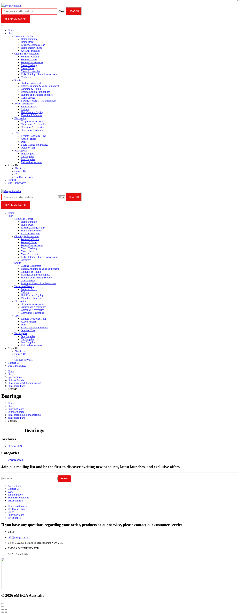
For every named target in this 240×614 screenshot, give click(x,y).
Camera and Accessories (33, 124)
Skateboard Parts (16, 386)
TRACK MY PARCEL (16, 19)
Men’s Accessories (30, 71)
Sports (17, 80)
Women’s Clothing (30, 56)
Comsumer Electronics (32, 130)
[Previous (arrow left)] (2, 612)
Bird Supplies (28, 159)
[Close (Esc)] (2, 609)
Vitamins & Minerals (31, 115)
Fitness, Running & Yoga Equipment (40, 86)
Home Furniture (29, 39)
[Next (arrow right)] (6, 612)
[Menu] (2, 3)
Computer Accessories (32, 127)
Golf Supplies (28, 97)
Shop (10, 33)
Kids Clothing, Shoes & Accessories (39, 74)
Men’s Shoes (27, 68)
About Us (19, 168)
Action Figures (28, 138)
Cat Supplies (27, 156)
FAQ (17, 174)
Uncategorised (15, 459)
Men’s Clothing (29, 65)
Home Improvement (31, 47)
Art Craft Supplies (30, 50)
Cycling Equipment (31, 83)
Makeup (25, 109)
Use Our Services (23, 177)
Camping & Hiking (31, 88)
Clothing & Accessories (26, 53)
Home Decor (27, 41)
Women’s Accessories (32, 62)
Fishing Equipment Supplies (35, 91)
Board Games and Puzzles (34, 144)
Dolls (23, 141)
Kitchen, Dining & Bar (33, 44)
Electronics (20, 118)
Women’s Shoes (29, 59)
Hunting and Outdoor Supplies (37, 94)
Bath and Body (29, 106)
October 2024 (15, 446)
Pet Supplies (20, 150)
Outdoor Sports (16, 380)
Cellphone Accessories (32, 121)
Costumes (26, 77)
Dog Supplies (28, 153)
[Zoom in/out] (6, 609)
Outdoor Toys (28, 147)
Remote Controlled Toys (33, 135)
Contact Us (20, 171)
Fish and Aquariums (31, 162)
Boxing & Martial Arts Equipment (38, 100)
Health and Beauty (24, 103)
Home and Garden (23, 36)
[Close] (238, 0)
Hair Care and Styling (32, 112)
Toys (16, 133)
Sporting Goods (16, 377)
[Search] (2, 189)
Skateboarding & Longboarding (24, 383)
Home (11, 30)
